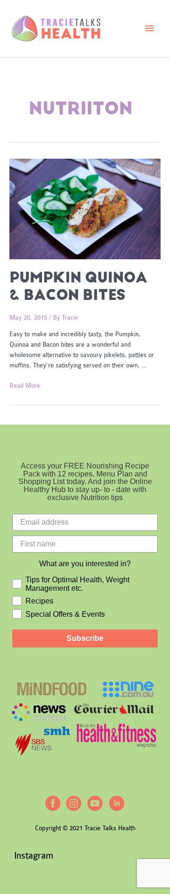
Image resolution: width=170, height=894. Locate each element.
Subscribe (85, 638)
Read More (24, 386)
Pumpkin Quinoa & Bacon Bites (78, 286)
